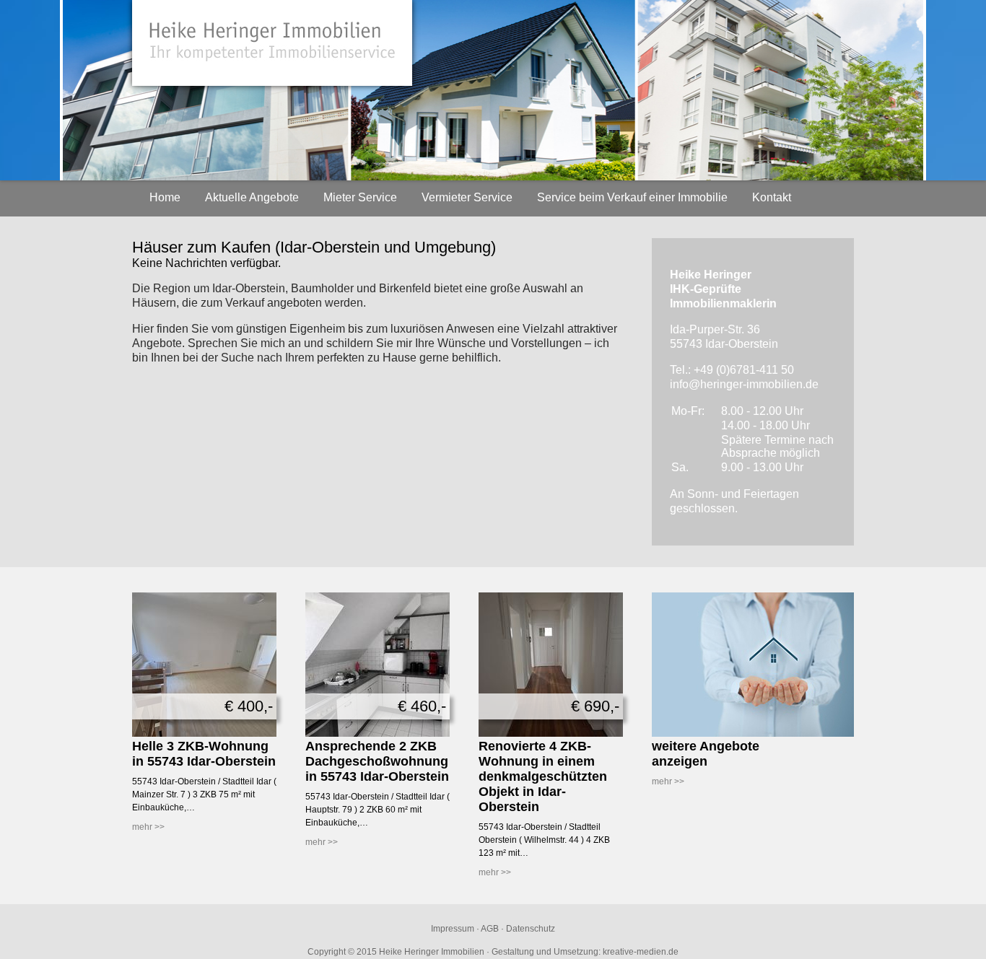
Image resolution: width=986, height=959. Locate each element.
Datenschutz (530, 929)
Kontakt (771, 197)
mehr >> (148, 827)
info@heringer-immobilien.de (744, 384)
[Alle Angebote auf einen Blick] (753, 734)
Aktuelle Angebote (252, 197)
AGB (490, 929)
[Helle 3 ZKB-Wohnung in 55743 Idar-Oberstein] (204, 734)
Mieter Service (360, 197)
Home (164, 197)
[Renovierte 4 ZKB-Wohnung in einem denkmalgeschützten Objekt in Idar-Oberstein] (551, 734)
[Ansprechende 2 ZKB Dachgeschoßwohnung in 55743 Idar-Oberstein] (377, 734)
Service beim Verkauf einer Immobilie (632, 197)
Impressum (452, 929)
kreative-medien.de (641, 952)
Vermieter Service (467, 197)
